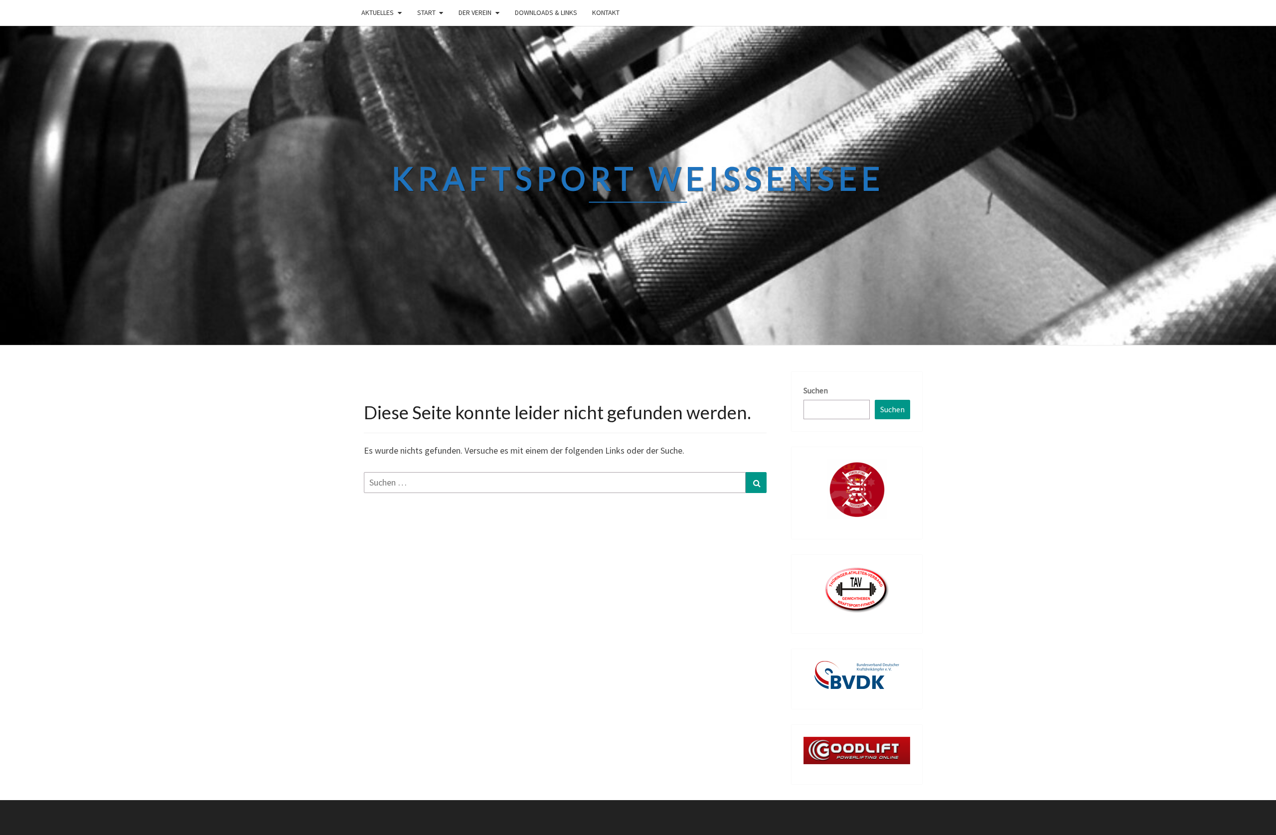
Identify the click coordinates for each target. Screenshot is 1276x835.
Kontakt (606, 12)
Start (426, 12)
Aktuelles (377, 12)
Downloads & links (546, 12)
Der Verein (475, 12)
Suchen (815, 390)
